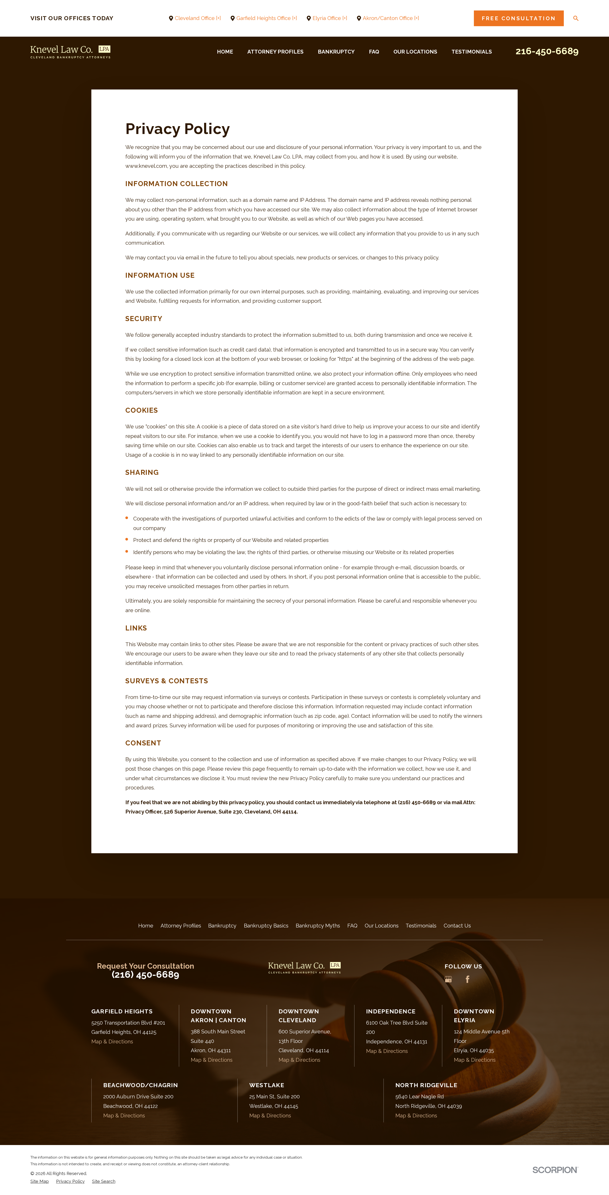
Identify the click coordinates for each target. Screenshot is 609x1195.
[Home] (70, 51)
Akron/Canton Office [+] (391, 18)
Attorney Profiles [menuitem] (275, 52)
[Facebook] (467, 979)
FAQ (352, 925)
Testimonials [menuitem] (472, 52)
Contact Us (457, 925)
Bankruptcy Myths (318, 925)
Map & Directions (112, 1041)
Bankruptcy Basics (266, 925)
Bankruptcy (222, 925)
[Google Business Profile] (448, 979)
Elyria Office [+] (330, 18)
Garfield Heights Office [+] (266, 18)
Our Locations (381, 925)
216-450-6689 (547, 50)
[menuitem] (39, 1181)
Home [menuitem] (225, 52)
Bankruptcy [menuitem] (336, 52)
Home (145, 925)
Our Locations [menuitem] (415, 52)
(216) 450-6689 (145, 974)
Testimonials (421, 925)
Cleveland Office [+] (198, 18)
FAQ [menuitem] (374, 52)
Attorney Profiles (181, 925)
